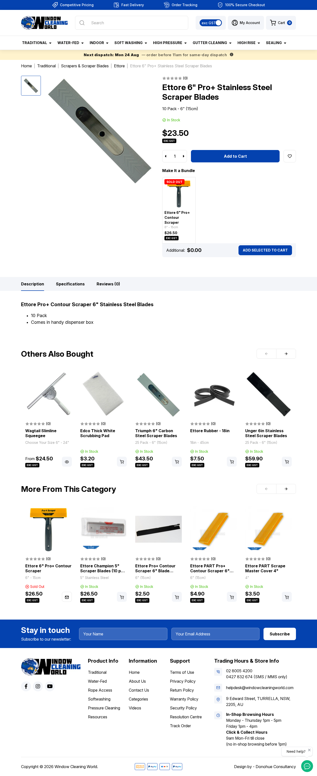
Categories (138, 699)
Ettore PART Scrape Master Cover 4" (265, 568)
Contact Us (139, 690)
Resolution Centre (186, 716)
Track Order (180, 725)
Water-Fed (97, 681)
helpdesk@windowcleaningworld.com (259, 687)
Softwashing (99, 699)
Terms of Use (182, 672)
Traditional (97, 672)
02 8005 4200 (239, 670)
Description (32, 283)
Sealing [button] (274, 43)
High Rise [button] (247, 43)
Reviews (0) (108, 283)
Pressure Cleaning (104, 707)
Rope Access (100, 690)
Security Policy (183, 707)
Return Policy (182, 690)
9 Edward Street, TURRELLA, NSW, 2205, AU (258, 701)
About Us (137, 681)
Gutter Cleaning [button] (210, 43)
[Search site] (82, 23)
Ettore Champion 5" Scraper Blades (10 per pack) (102, 570)
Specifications (70, 283)
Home (134, 672)
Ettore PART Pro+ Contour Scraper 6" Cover (210, 570)
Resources (97, 716)
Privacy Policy (183, 681)
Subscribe (280, 633)
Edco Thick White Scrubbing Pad (97, 433)
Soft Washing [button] (128, 43)
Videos (135, 707)
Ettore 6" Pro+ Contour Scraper (177, 217)
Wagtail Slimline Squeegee (40, 433)
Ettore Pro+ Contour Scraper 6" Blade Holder (155, 570)
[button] (246, 23)
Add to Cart (235, 156)
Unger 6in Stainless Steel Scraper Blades (266, 433)
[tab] (32, 284)
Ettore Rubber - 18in (210, 430)
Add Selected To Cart (265, 250)
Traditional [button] (34, 43)
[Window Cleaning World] (44, 23)
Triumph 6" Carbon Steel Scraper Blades (156, 433)
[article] (48, 420)
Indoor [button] (97, 43)
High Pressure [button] (167, 43)
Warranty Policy (184, 699)
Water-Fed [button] (68, 43)
